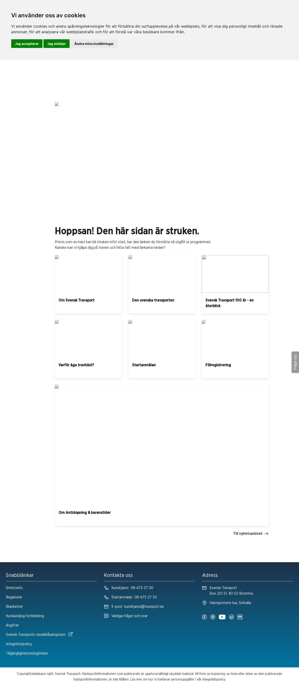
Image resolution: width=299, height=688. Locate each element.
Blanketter (14, 606)
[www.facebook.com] (204, 617)
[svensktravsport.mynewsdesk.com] (240, 617)
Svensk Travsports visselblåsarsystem (36, 635)
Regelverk (14, 597)
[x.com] (231, 617)
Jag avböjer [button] (56, 44)
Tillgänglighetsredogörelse (27, 653)
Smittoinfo (14, 588)
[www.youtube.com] (222, 617)
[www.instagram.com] (212, 617)
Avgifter (12, 625)
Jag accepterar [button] (27, 44)
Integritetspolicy (19, 644)
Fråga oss (295, 362)
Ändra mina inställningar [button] (94, 44)
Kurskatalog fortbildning (25, 616)
